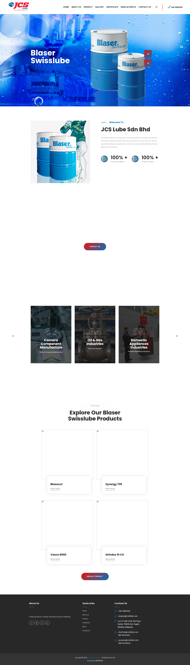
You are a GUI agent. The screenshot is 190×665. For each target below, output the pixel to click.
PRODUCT (88, 7)
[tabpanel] (51, 336)
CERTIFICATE (112, 7)
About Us (85, 615)
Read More (55, 489)
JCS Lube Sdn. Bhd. (94, 658)
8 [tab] (102, 375)
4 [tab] (92, 375)
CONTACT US (145, 7)
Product (85, 619)
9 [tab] (105, 375)
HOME (66, 7)
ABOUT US (76, 7)
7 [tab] (100, 375)
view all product (95, 576)
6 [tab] (97, 375)
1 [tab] (85, 375)
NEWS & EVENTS (128, 7)
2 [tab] (87, 375)
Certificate (86, 623)
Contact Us (94, 247)
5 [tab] (95, 375)
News (84, 627)
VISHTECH (99, 661)
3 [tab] (90, 375)
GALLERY (99, 7)
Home (84, 611)
